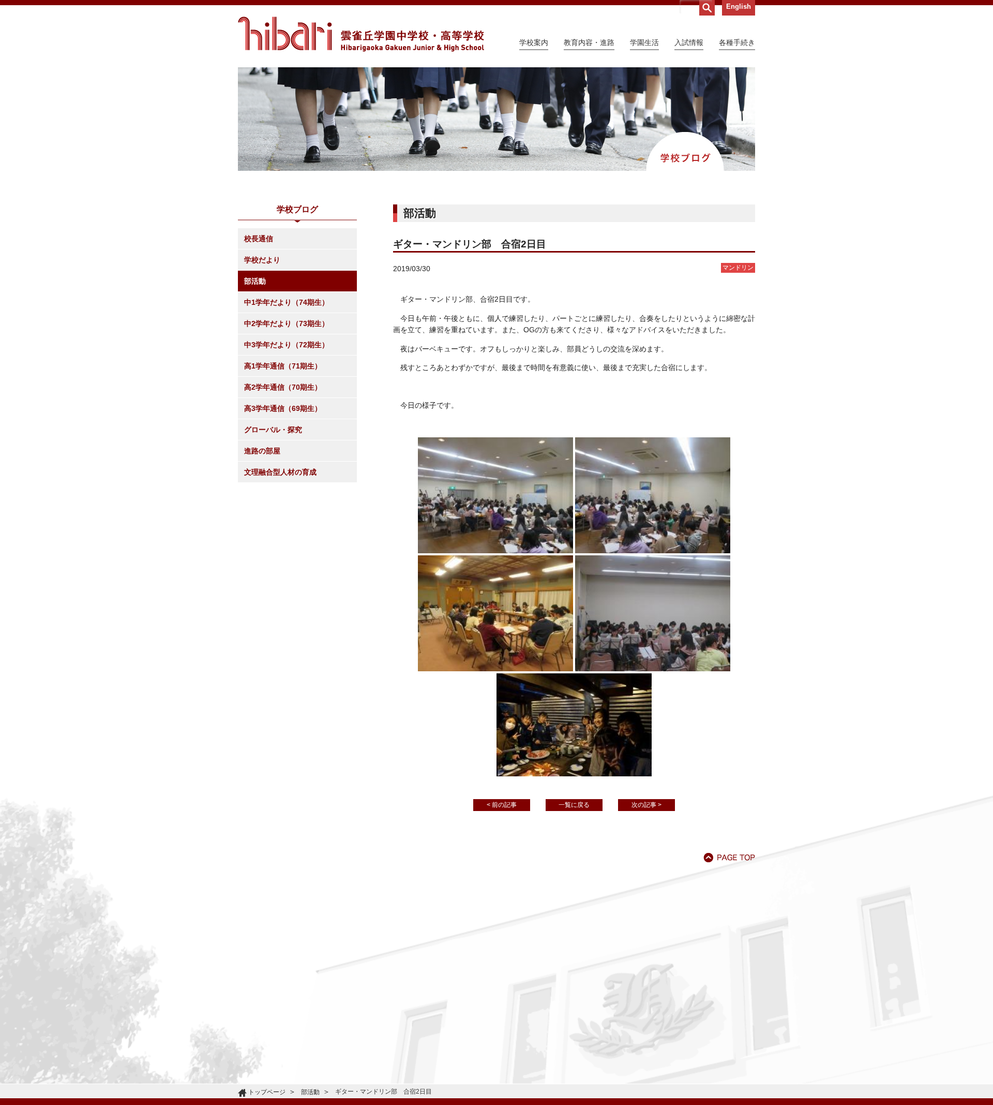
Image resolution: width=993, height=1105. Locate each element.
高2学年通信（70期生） (283, 387)
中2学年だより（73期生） (286, 323)
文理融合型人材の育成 (280, 472)
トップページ (266, 1092)
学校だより (262, 260)
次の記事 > (646, 804)
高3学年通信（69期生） (283, 408)
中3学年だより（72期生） (286, 345)
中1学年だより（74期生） (286, 302)
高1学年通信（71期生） (283, 366)
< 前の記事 (502, 804)
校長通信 (258, 238)
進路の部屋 (262, 451)
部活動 (255, 281)
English (738, 6)
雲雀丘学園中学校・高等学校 (361, 34)
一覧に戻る (574, 804)
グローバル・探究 (273, 429)
